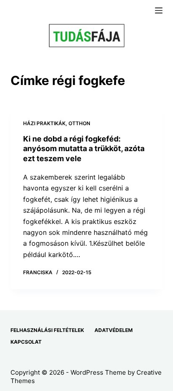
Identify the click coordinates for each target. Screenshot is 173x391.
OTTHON (79, 123)
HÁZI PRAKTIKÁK (44, 123)
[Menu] (159, 10)
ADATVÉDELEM (113, 330)
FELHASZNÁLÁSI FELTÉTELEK (47, 330)
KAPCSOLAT (26, 342)
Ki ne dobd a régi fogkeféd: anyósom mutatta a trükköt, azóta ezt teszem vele (83, 148)
